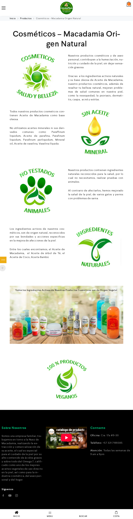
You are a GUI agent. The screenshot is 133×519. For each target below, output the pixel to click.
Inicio (13, 18)
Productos (25, 18)
